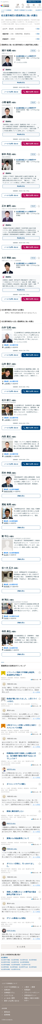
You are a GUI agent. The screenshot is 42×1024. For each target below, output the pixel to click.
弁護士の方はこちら (34, 1)
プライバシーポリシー (31, 992)
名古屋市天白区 (14, 616)
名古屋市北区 (24, 960)
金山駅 (6, 555)
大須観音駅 (8, 456)
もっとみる (21, 947)
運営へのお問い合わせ (11, 1001)
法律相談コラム (9, 992)
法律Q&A (7, 990)
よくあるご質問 (9, 998)
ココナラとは (8, 995)
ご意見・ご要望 (29, 987)
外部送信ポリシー (30, 995)
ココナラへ (5, 2)
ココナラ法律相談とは (11, 987)
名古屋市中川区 (25, 964)
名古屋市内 (4, 957)
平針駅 (6, 618)
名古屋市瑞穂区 (14, 489)
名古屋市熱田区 (14, 553)
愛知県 (6, 345)
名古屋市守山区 (23, 967)
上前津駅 (7, 347)
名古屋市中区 (14, 345)
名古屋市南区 (20, 56)
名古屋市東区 (15, 960)
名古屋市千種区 (5, 960)
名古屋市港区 (5, 967)
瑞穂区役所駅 (8, 491)
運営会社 (7, 1012)
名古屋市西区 (33, 960)
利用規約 (27, 990)
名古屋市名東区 (5, 969)
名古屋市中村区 (5, 962)
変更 (38, 29)
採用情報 (7, 1015)
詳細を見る (21, 496)
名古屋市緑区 (13, 521)
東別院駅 (7, 586)
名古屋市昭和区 (24, 962)
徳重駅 (6, 523)
